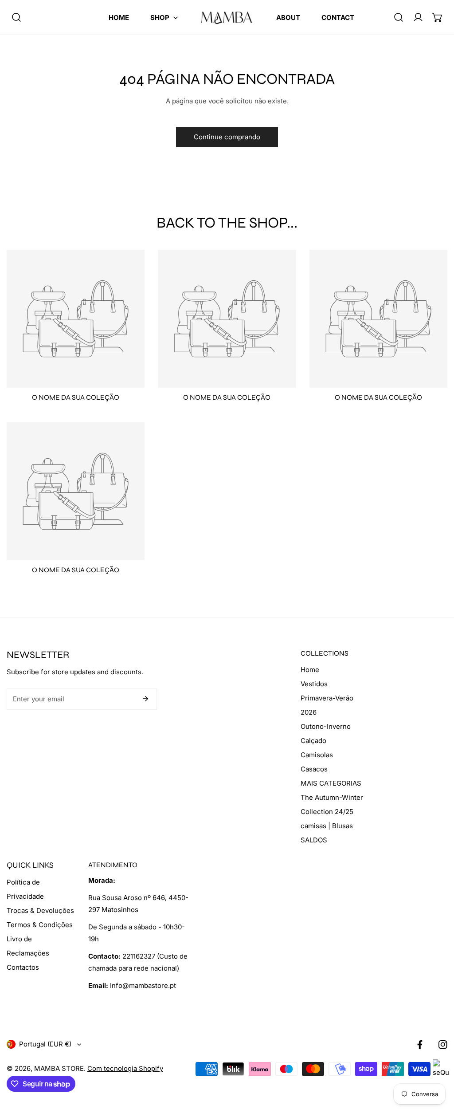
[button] (164, 17)
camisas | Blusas (327, 826)
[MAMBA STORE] (227, 17)
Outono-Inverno (326, 726)
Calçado (313, 740)
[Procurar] (16, 17)
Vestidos (314, 684)
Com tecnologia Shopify (125, 1068)
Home (310, 669)
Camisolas (317, 755)
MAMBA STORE (59, 1068)
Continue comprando (227, 137)
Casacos (314, 769)
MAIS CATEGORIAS (331, 783)
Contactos (23, 967)
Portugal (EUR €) (45, 1044)
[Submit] (145, 698)
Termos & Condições (40, 924)
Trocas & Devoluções (40, 910)
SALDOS (314, 840)
